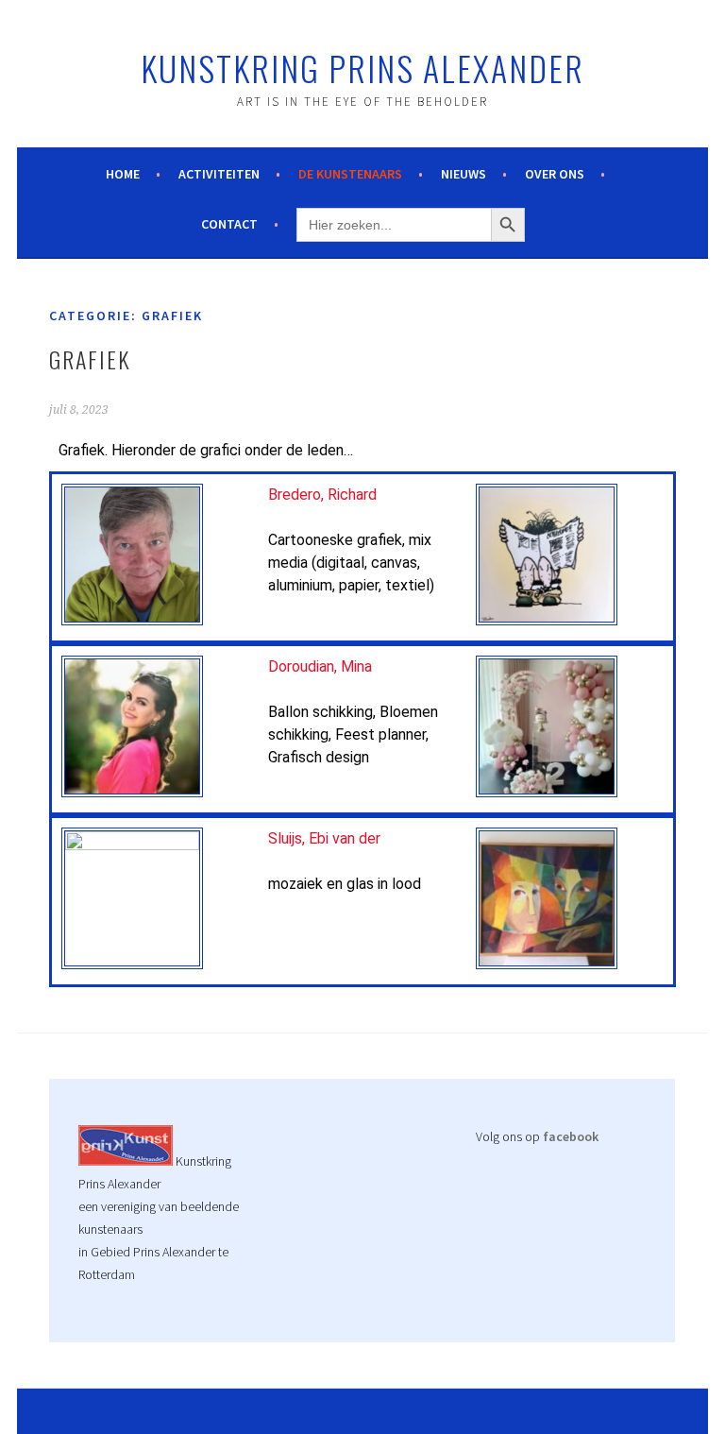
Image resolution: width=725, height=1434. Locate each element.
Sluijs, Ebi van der (324, 838)
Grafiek (90, 359)
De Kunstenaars (350, 173)
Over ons (554, 173)
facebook (571, 1136)
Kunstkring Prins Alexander (362, 68)
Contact (229, 223)
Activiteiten (219, 173)
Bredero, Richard (322, 495)
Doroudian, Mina (320, 666)
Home (123, 173)
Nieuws (463, 173)
